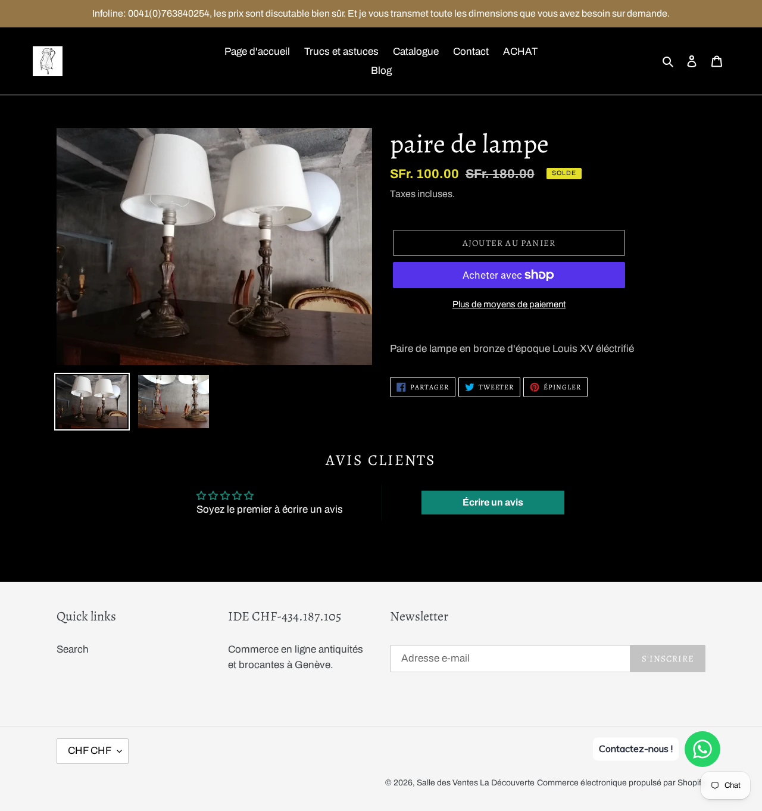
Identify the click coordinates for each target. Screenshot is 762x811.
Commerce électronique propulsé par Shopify (621, 782)
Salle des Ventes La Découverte (476, 782)
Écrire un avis (493, 502)
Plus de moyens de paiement (509, 304)
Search (73, 649)
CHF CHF (89, 750)
